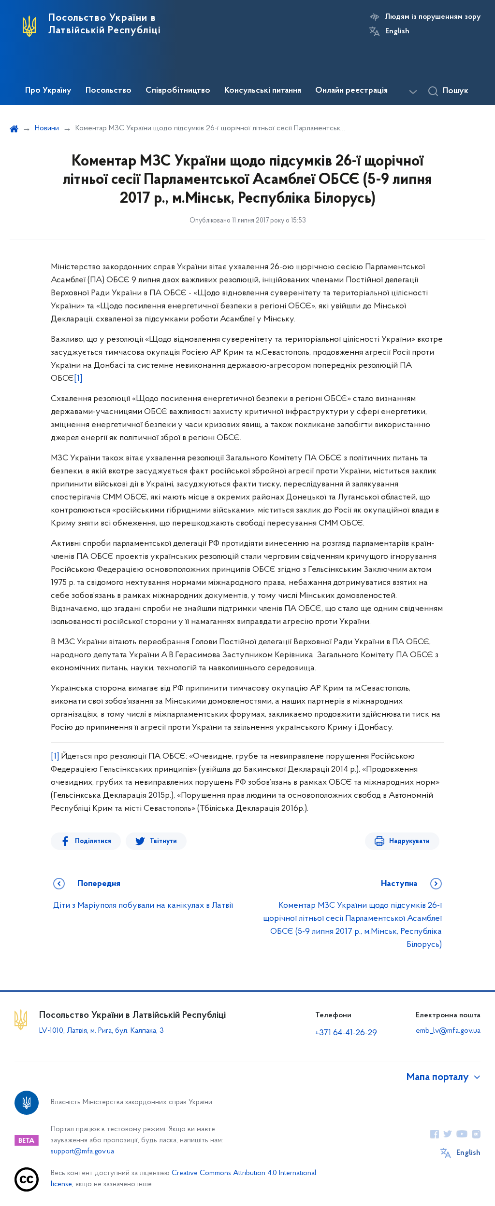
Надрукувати (409, 841)
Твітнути (163, 841)
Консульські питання (262, 90)
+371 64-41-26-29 (346, 1033)
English (397, 31)
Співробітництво (178, 90)
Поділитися (93, 841)
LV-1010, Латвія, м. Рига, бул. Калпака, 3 (101, 1031)
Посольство (108, 90)
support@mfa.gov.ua (82, 1151)
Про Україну (48, 90)
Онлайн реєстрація (351, 90)
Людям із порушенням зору (432, 17)
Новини (47, 128)
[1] (78, 378)
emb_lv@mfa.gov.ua (448, 1031)
